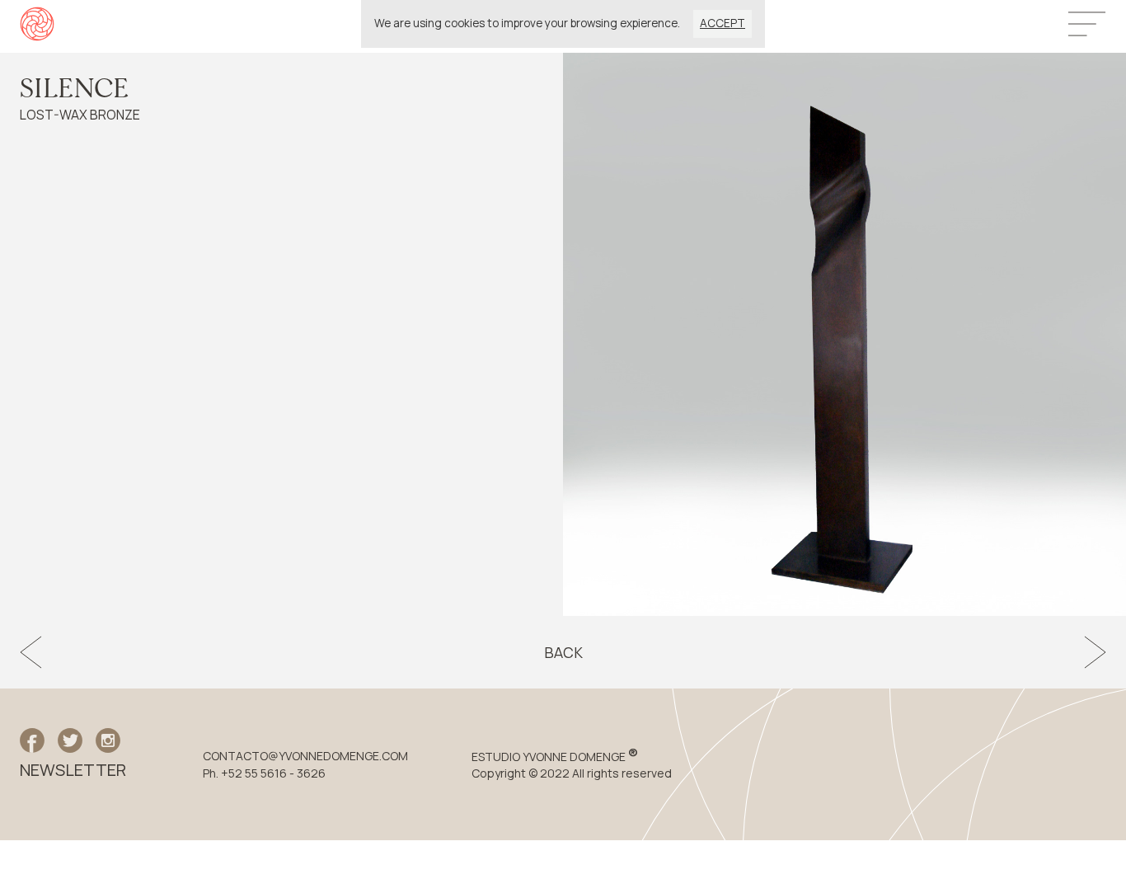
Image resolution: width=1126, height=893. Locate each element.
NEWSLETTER (73, 770)
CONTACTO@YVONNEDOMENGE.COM (305, 756)
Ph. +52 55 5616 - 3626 (264, 773)
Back (563, 652)
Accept (722, 23)
